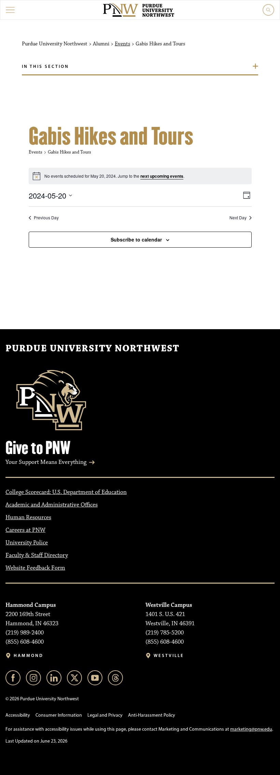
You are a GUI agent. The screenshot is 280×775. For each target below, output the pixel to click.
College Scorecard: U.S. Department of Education (66, 492)
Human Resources (28, 517)
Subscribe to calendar (136, 239)
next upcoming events (161, 176)
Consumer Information (59, 715)
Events (122, 44)
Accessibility (17, 715)
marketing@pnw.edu (251, 729)
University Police (26, 542)
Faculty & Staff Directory (36, 555)
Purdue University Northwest (92, 348)
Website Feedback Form (35, 568)
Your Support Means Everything (45, 462)
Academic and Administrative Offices (51, 505)
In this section (45, 66)
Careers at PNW (25, 530)
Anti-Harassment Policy (151, 715)
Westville (169, 655)
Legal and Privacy (105, 715)
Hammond (28, 655)
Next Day (238, 217)
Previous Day (46, 217)
